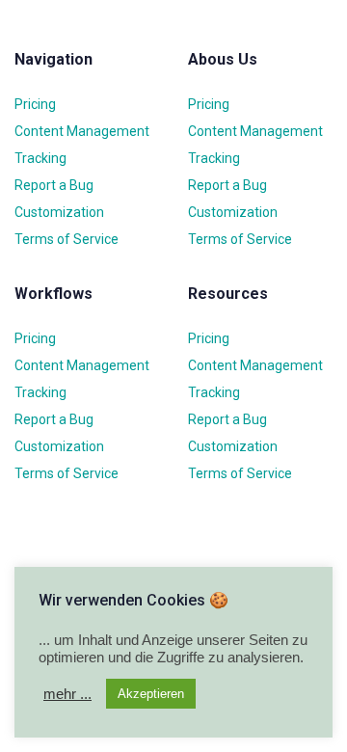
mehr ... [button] (67, 694)
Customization (59, 212)
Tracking (40, 158)
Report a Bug (53, 185)
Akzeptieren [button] (151, 693)
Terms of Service (66, 239)
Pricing (35, 104)
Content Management (81, 131)
